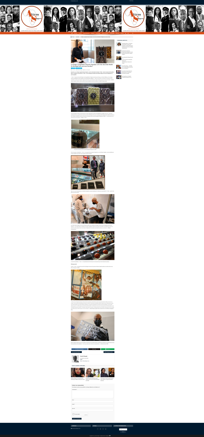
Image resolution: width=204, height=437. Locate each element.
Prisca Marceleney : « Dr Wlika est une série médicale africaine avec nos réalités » (127, 67)
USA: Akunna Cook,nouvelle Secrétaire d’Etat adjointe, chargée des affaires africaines (107, 379)
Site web (73, 408)
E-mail (73, 404)
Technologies (112, 33)
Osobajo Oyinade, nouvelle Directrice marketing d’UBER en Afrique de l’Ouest (78, 379)
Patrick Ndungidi (83, 356)
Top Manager (98, 33)
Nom (73, 399)
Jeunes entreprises (78, 68)
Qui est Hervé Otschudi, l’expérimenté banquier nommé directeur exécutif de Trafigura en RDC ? (127, 52)
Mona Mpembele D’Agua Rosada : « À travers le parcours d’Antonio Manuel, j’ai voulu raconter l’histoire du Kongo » (127, 60)
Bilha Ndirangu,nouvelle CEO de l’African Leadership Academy (109, 352)
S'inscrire (123, 431)
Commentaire (74, 389)
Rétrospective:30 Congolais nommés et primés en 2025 (126, 77)
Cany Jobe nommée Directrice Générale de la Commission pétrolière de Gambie (127, 72)
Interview (117, 33)
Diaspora (92, 33)
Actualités (75, 33)
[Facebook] (80, 359)
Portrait (80, 33)
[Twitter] (81, 359)
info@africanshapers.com (76, 428)
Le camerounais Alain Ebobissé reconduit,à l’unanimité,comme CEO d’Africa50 (77, 352)
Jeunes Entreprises (86, 33)
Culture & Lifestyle (105, 33)
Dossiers (122, 33)
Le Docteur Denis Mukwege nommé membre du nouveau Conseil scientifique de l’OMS (93, 379)
